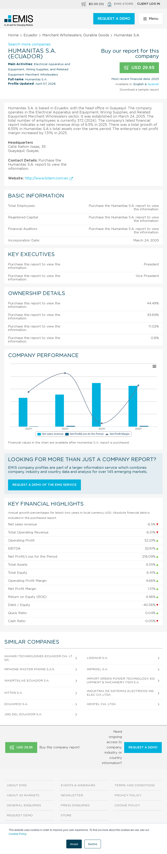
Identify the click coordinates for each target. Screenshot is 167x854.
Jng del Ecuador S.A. (23, 714)
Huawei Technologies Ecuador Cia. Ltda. (38, 658)
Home (13, 35)
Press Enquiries (75, 805)
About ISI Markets (23, 795)
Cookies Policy (17, 833)
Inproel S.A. (97, 669)
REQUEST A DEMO (114, 18)
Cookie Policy (127, 805)
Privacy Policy (128, 795)
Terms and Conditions (135, 785)
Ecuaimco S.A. (16, 704)
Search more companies (29, 44)
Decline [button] (92, 844)
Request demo (20, 815)
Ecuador (30, 35)
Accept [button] (74, 844)
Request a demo (143, 747)
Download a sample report (139, 89)
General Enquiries (24, 805)
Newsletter (72, 795)
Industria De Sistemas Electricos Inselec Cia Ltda (120, 693)
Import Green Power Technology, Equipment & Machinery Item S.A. (121, 680)
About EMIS (17, 785)
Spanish (153, 84)
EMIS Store (123, 3)
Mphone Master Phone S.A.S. (29, 669)
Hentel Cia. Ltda (101, 704)
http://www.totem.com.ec (47, 178)
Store (66, 815)
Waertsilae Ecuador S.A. (26, 680)
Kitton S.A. (13, 692)
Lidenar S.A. (97, 658)
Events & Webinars (78, 785)
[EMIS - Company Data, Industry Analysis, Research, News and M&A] (18, 20)
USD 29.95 (142, 68)
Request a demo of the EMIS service (44, 484)
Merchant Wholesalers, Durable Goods (75, 35)
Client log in (148, 3)
